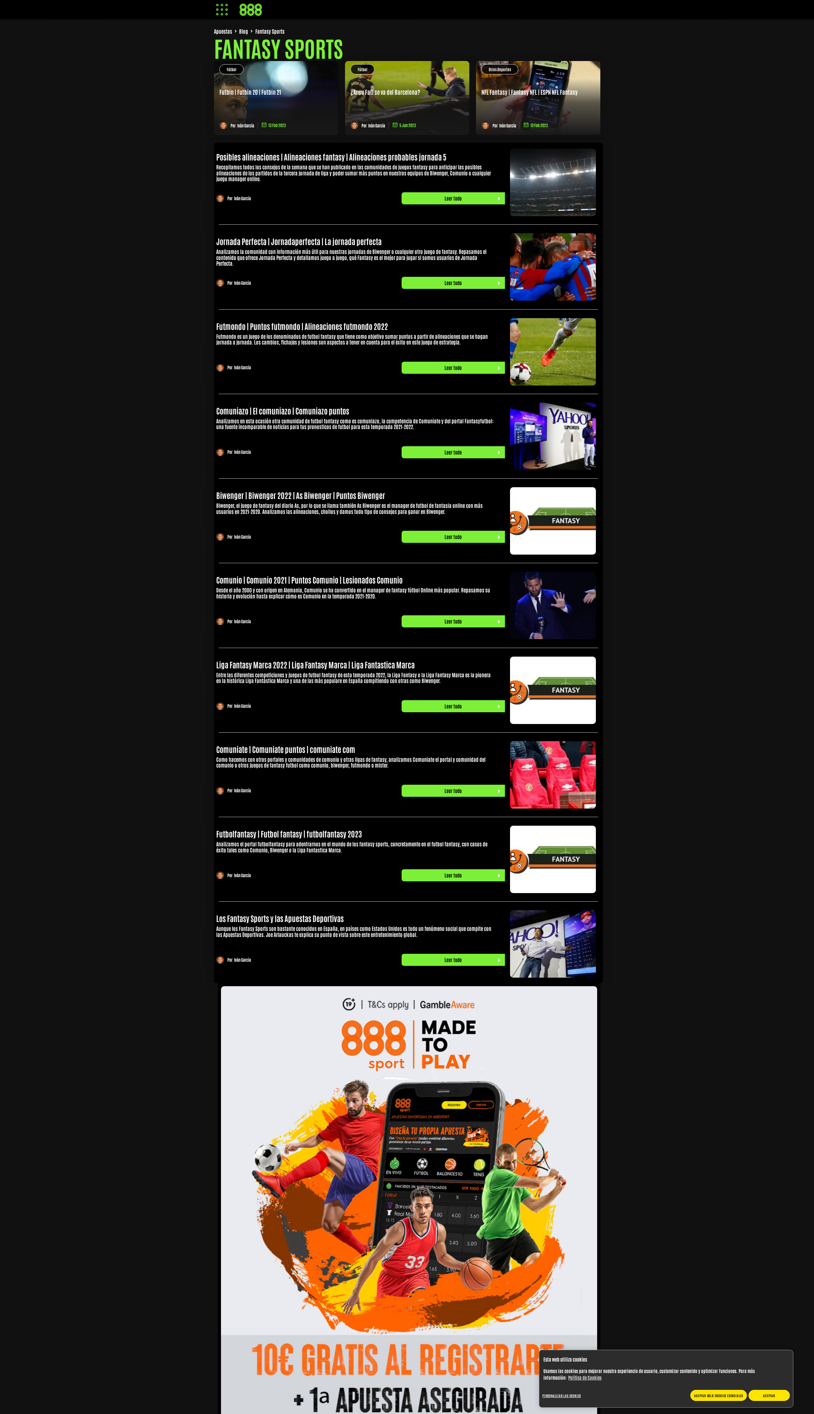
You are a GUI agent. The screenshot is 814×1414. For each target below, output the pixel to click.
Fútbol (231, 69)
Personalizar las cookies (561, 1395)
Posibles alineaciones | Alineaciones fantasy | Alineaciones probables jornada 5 (331, 156)
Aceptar (769, 1395)
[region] (666, 1379)
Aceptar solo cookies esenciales (718, 1395)
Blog (243, 31)
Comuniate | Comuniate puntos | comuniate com (285, 749)
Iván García (245, 125)
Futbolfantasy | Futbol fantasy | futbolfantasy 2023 (289, 833)
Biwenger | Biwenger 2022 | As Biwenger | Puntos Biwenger (300, 495)
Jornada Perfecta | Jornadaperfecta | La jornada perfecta (299, 241)
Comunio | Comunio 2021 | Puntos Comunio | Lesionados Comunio (309, 579)
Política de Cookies (585, 1377)
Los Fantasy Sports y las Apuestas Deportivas (280, 918)
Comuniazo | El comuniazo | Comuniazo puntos (282, 410)
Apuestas (223, 31)
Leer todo (453, 198)
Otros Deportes (500, 69)
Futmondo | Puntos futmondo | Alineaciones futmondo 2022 (302, 326)
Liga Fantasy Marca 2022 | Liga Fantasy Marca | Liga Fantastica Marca (315, 664)
